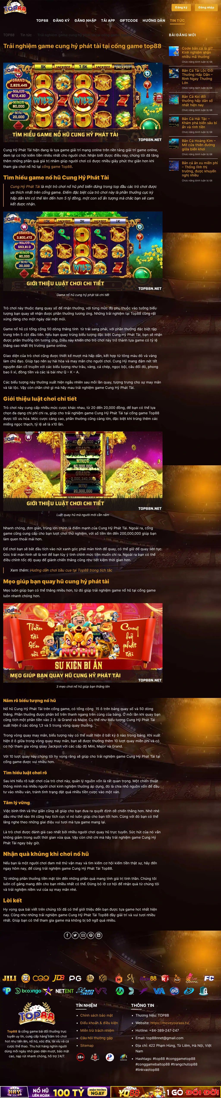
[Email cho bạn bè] (83, 935)
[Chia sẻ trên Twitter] (75, 935)
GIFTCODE (129, 20)
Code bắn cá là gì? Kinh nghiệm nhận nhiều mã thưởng (197, 52)
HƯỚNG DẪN (154, 20)
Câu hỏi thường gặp (96, 1038)
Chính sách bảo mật (96, 1015)
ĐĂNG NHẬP (85, 20)
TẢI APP (108, 20)
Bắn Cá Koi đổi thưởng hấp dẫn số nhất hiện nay (197, 101)
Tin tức (26, 35)
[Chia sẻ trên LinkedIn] (98, 935)
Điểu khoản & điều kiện (99, 1023)
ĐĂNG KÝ (61, 20)
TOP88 (42, 20)
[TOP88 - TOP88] (24, 7)
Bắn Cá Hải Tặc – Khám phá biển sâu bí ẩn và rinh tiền (199, 123)
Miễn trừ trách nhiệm (97, 1030)
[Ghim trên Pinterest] (90, 935)
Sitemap (87, 1045)
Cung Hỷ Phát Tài (25, 186)
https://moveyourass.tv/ (169, 1023)
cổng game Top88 (57, 166)
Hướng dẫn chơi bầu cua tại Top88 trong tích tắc (71, 570)
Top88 (12, 1031)
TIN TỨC (177, 20)
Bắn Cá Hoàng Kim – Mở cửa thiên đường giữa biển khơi (199, 145)
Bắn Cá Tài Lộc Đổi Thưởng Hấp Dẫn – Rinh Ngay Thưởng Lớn (197, 77)
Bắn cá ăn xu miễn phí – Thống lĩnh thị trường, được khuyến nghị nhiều (200, 169)
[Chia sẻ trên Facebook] (67, 935)
